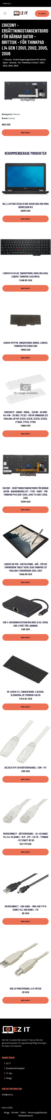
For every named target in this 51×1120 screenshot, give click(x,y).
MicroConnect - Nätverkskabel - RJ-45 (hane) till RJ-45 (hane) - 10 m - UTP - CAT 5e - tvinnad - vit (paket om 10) (25, 837)
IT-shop (42, 13)
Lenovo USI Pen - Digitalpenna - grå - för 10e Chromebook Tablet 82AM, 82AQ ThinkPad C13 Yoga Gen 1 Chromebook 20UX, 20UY (25, 567)
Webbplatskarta (25, 1115)
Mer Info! (25, 132)
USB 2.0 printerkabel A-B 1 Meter (25, 988)
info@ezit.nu (7, 3)
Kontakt (14, 1112)
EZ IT (8, 1063)
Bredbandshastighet (15, 1068)
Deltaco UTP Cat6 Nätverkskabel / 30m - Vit (25, 767)
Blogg (9, 1078)
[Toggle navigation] (5, 13)
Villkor (23, 1112)
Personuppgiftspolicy (37, 1112)
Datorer (16, 114)
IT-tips (9, 1073)
